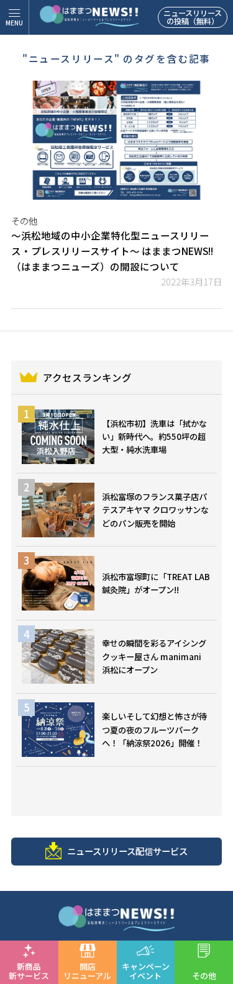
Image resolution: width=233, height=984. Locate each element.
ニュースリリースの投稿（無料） (192, 17)
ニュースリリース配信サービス (127, 850)
